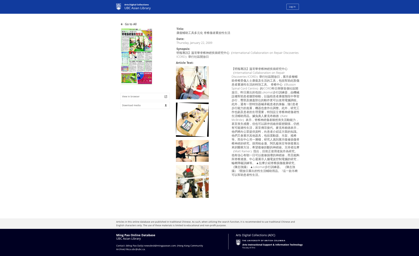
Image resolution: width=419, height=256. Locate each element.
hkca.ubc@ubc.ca (135, 249)
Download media (144, 105)
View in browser (144, 96)
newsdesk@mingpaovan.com (160, 245)
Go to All (128, 24)
